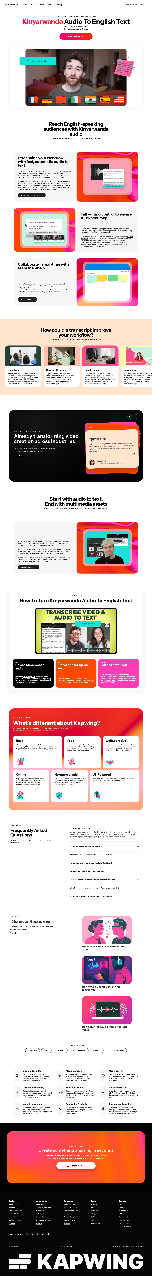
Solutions (40, 4)
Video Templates (70, 1204)
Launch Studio (27, 567)
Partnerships (123, 1211)
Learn (50, 4)
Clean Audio (41, 1211)
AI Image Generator (43, 1214)
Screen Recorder (15, 1220)
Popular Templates (71, 1217)
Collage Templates (71, 1211)
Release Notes (124, 1217)
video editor (34, 1076)
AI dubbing (60, 1051)
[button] (112, 449)
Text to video (114, 1074)
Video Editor (13, 1204)
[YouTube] (32, 1234)
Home (58, 16)
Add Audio (32, 1051)
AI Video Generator (116, 1051)
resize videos (124, 1091)
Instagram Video (70, 1214)
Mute (46, 1051)
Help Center (95, 1211)
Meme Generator (15, 1211)
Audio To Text (73, 16)
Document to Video (43, 1220)
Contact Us (95, 1223)
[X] (27, 1234)
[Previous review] (129, 416)
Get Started (26, 300)
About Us (94, 1204)
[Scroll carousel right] (147, 365)
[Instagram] (38, 1234)
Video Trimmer (14, 1217)
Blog (93, 1214)
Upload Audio (74, 36)
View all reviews (20, 456)
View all (13, 933)
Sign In (141, 5)
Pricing (59, 5)
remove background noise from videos (121, 1109)
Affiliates (122, 1214)
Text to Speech (42, 1217)
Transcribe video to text (32, 1108)
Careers (122, 1207)
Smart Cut (40, 1204)
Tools (24, 4)
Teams (93, 1220)
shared (25, 1093)
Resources (95, 1207)
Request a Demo (131, 5)
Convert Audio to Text (30, 195)
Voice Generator (79, 1051)
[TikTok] (43, 1234)
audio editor (130, 1114)
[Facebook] (48, 1234)
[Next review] (136, 416)
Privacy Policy (124, 1223)
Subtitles (96, 1051)
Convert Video (14, 1214)
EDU (92, 1217)
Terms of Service (125, 1226)
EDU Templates (69, 1220)
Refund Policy (124, 1220)
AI (31, 4)
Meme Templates (70, 1207)
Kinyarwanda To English (89, 16)
